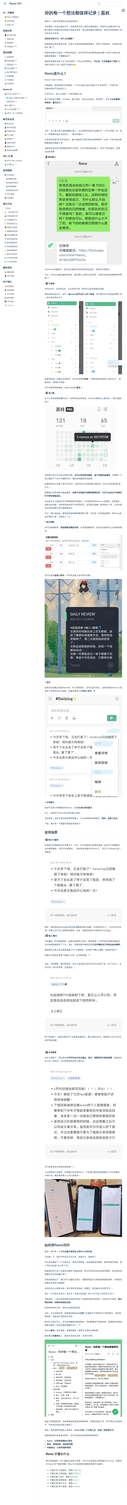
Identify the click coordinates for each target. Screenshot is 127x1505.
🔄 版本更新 (9, 298)
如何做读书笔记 (12, 183)
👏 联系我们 (9, 286)
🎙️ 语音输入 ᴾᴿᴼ (10, 46)
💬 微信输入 (9, 43)
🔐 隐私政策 (9, 272)
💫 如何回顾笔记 (10, 250)
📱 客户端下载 (10, 35)
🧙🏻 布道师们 (9, 198)
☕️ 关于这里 (9, 294)
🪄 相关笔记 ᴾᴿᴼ (10, 101)
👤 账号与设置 (10, 127)
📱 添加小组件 (10, 143)
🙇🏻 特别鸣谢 (9, 290)
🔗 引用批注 (9, 80)
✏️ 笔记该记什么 (10, 223)
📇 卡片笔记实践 (10, 258)
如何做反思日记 (12, 190)
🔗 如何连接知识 (10, 246)
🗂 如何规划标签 (10, 242)
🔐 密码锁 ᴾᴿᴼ (9, 139)
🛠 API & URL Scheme (13, 161)
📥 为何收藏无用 (10, 235)
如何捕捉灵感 (11, 179)
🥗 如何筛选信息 (10, 239)
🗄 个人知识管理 (10, 262)
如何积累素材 (11, 186)
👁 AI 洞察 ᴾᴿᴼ (9, 105)
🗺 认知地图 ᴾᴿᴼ (10, 68)
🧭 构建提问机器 (10, 231)
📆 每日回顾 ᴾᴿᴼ (10, 61)
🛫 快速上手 (9, 25)
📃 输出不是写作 (10, 254)
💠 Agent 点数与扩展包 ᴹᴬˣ (16, 98)
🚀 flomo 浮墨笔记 (11, 17)
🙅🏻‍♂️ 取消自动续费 (10, 150)
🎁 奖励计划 (9, 146)
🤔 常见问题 (9, 21)
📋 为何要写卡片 (10, 220)
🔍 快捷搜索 (9, 76)
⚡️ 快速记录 (9, 39)
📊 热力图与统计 (10, 72)
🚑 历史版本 (9, 83)
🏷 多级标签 (9, 57)
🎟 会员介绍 (9, 124)
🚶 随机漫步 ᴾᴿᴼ (10, 64)
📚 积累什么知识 (10, 227)
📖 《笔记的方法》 (11, 212)
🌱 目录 (7, 208)
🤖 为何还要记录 (10, 216)
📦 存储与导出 (10, 131)
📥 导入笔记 (9, 135)
